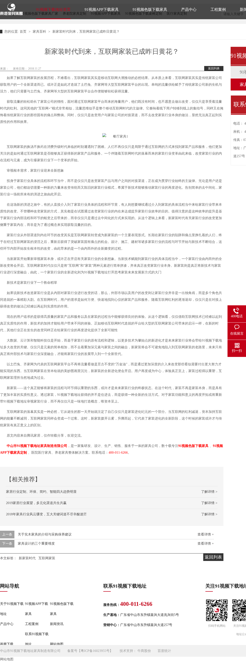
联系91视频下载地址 (37, 639)
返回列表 (214, 68)
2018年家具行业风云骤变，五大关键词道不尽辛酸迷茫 (46, 514)
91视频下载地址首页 (53, 9)
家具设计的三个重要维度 (36, 543)
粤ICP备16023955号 (95, 651)
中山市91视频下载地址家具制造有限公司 (37, 446)
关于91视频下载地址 (12, 609)
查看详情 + (205, 534)
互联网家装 (46, 558)
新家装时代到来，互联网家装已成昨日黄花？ (86, 31)
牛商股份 (144, 651)
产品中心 (189, 9)
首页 (23, 31)
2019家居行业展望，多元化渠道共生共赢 (36, 503)
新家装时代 (27, 558)
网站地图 (56, 644)
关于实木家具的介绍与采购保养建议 (45, 534)
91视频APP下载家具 (102, 9)
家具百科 (40, 31)
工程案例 (218, 9)
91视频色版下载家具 (150, 9)
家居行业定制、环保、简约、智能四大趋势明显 (41, 491)
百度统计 (164, 651)
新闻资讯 (56, 624)
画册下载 (6, 644)
